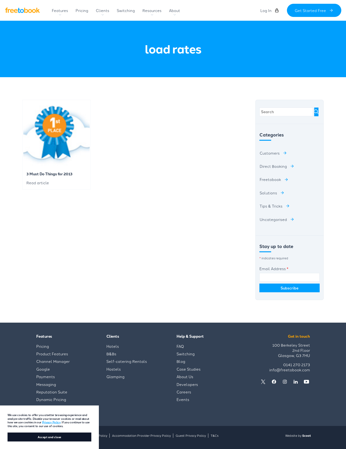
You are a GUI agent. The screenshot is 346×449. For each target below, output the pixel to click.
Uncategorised (273, 219)
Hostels (113, 369)
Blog (181, 361)
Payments (45, 376)
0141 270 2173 (296, 364)
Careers (184, 391)
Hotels (112, 346)
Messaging (46, 384)
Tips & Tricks (271, 205)
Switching (186, 353)
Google (43, 369)
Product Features (52, 353)
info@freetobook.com (289, 369)
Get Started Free (310, 10)
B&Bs (111, 353)
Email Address (273, 268)
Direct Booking (273, 166)
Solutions (268, 192)
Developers (187, 384)
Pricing (42, 346)
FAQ (180, 346)
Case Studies (189, 369)
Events (183, 399)
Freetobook (270, 179)
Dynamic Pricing (51, 399)
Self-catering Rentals (126, 361)
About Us (185, 376)
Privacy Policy (51, 422)
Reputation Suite (51, 391)
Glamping (115, 376)
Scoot (306, 435)
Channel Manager (53, 361)
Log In (266, 10)
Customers (270, 153)
